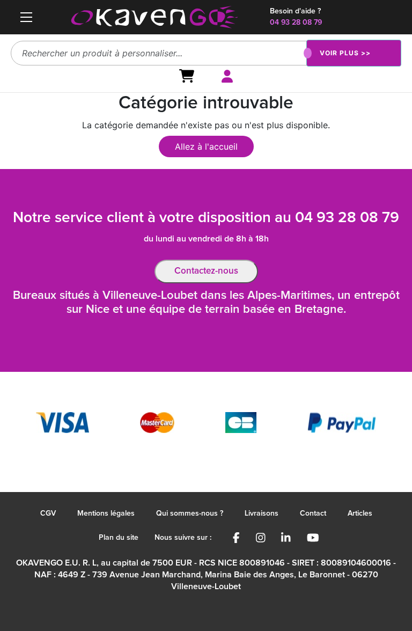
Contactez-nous (206, 271)
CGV (48, 513)
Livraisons (261, 513)
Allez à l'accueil (206, 146)
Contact (313, 513)
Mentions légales (106, 513)
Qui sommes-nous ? (189, 513)
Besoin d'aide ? (295, 11)
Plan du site (118, 537)
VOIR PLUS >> (345, 53)
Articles (360, 513)
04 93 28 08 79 (296, 22)
